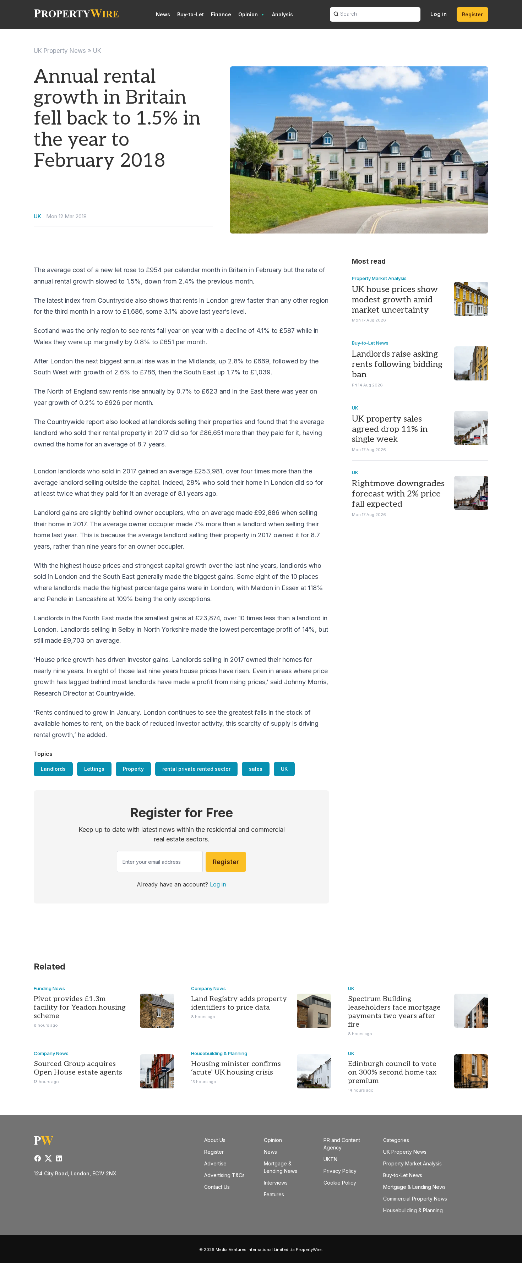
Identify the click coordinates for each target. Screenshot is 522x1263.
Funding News (49, 988)
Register (472, 14)
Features (274, 1194)
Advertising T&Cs (224, 1175)
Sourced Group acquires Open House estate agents (78, 1068)
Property (133, 769)
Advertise (215, 1163)
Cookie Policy (339, 1183)
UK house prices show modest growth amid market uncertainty (395, 299)
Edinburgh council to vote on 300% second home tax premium (392, 1072)
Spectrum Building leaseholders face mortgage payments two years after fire (394, 1012)
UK (97, 50)
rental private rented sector (196, 769)
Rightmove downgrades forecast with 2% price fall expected (398, 493)
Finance (221, 14)
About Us (214, 1140)
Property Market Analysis (379, 278)
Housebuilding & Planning (219, 1053)
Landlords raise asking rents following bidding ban (397, 364)
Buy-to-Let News (370, 343)
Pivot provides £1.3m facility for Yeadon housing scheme (80, 1007)
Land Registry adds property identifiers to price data (239, 1003)
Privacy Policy (340, 1171)
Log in (438, 14)
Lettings (94, 769)
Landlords (53, 769)
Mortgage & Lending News (414, 1187)
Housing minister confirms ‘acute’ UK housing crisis (236, 1068)
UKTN (330, 1159)
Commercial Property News (415, 1199)
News (163, 14)
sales (255, 769)
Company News (208, 988)
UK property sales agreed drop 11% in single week (390, 429)
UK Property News (60, 50)
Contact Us (217, 1187)
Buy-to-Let (190, 14)
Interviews (276, 1183)
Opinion (248, 14)
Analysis (282, 14)
